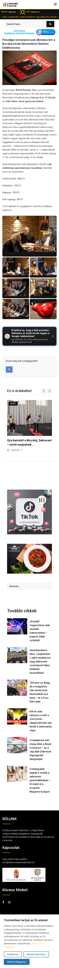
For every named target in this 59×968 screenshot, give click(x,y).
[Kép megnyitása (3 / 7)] (43, 267)
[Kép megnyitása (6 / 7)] (15, 309)
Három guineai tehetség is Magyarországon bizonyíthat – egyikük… (27, 444)
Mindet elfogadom (16, 961)
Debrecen (33, 12)
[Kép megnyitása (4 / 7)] (15, 288)
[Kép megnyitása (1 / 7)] (29, 236)
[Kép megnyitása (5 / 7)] (43, 288)
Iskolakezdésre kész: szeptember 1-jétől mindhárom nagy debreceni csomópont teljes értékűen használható (40, 661)
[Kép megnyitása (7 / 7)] (43, 309)
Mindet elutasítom (36, 954)
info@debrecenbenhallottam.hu (18, 862)
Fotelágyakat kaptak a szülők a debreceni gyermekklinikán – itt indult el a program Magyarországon (40, 780)
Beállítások (12, 954)
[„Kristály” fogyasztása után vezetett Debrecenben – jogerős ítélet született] (17, 626)
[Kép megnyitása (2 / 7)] (15, 267)
